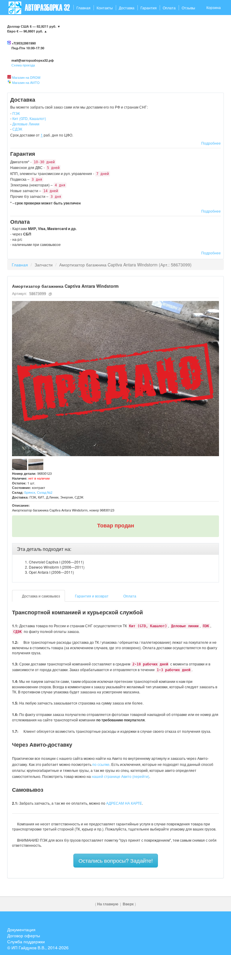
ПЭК (16, 113)
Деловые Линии (25, 123)
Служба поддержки (26, 941)
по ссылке (100, 764)
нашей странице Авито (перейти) (120, 776)
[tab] (115, 549)
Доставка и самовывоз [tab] (40, 595)
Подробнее (211, 143)
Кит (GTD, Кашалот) (29, 118)
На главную (107, 904)
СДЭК (17, 128)
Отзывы (188, 7)
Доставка (126, 7)
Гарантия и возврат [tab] (91, 595)
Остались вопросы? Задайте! (116, 860)
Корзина (213, 7)
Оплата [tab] (129, 595)
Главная (83, 7)
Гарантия (148, 7)
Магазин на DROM (26, 77)
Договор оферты (23, 935)
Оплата (169, 7)
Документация (21, 929)
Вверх (128, 904)
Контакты (105, 7)
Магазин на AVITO (26, 82)
